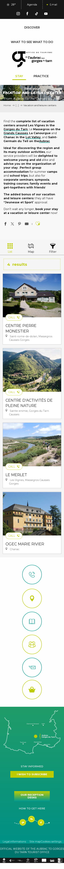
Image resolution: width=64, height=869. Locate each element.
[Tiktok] (37, 14)
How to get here (32, 808)
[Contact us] (32, 574)
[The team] (32, 644)
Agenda (32, 4)
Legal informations (14, 841)
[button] (44, 4)
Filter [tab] (53, 251)
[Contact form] (32, 667)
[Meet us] (32, 598)
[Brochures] (32, 621)
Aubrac (44, 141)
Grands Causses (16, 133)
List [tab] (10, 251)
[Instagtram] (18, 14)
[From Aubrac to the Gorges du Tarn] (32, 59)
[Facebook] (27, 14)
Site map (35, 841)
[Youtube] (46, 14)
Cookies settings (51, 841)
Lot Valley (33, 137)
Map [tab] (31, 251)
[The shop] (32, 689)
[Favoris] (53, 4)
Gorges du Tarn (16, 129)
